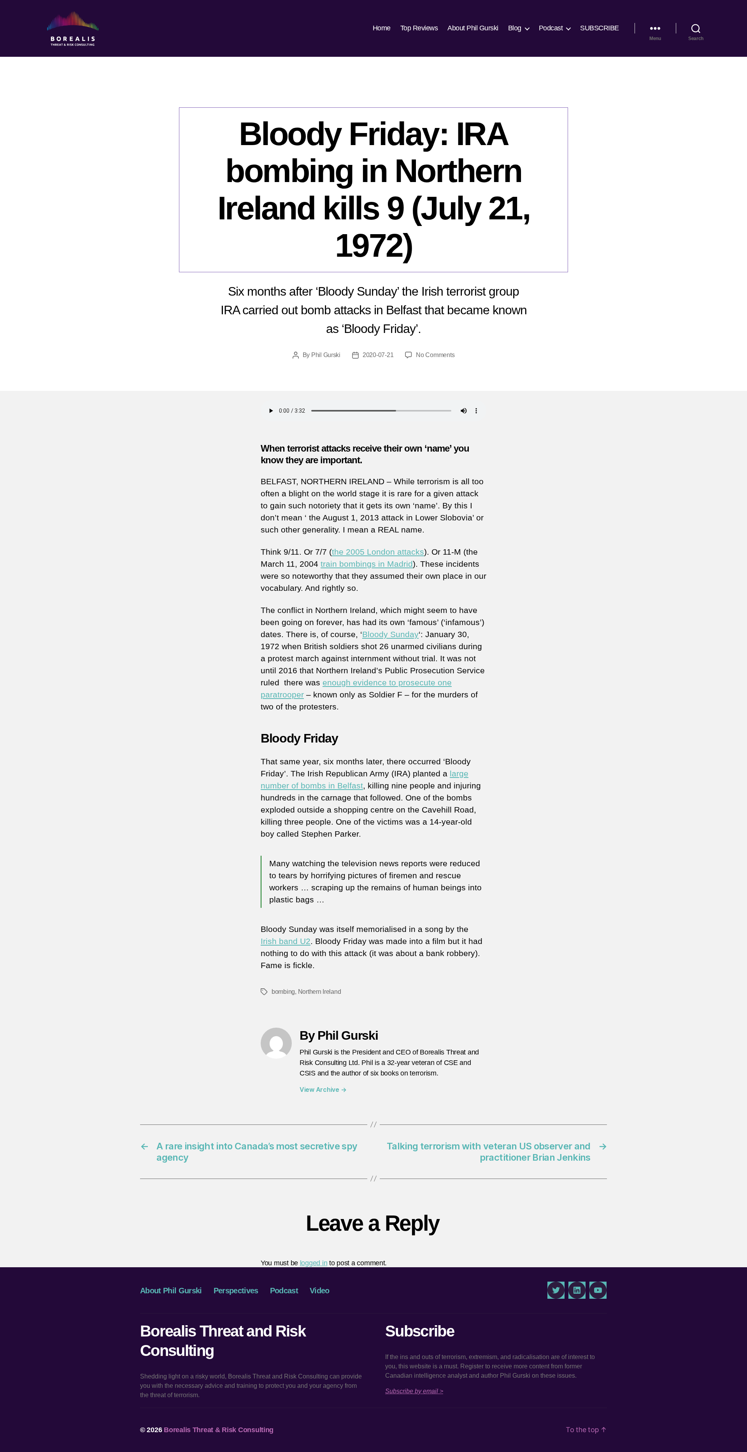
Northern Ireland (319, 991)
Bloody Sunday (390, 634)
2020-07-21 (378, 355)
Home (382, 28)
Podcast (551, 28)
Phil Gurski (325, 355)
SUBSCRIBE (599, 28)
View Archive (323, 1089)
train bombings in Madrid (367, 563)
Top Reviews (419, 28)
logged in (314, 1263)
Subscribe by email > (414, 1391)
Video (320, 1290)
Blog (514, 28)
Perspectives (373, 91)
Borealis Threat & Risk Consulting (219, 1430)
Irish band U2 (285, 941)
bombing (283, 991)
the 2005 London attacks (378, 551)
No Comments (435, 355)
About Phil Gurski (472, 28)
